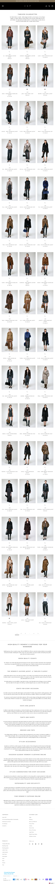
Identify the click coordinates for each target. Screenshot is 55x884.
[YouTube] (35, 844)
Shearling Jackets (5, 848)
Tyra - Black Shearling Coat (27, 509)
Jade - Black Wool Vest (27, 93)
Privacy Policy (31, 823)
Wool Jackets (4, 856)
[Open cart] (52, 6)
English (15, 875)
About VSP (4, 817)
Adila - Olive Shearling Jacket (45, 244)
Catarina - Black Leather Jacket (45, 509)
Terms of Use (31, 828)
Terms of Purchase (32, 830)
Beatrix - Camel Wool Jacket (9, 622)
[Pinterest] (32, 844)
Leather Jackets (5, 852)
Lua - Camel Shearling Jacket (27, 320)
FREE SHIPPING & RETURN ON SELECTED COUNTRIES (27, 1)
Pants (3, 858)
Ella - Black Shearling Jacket (9, 509)
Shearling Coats (5, 845)
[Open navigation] (3, 6)
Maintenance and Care (6, 821)
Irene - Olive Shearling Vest (45, 131)
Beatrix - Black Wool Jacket (45, 93)
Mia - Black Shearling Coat (45, 433)
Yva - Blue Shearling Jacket (45, 207)
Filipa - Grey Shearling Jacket (27, 131)
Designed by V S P (6, 880)
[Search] (49, 6)
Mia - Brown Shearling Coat (27, 547)
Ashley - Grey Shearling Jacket (10, 131)
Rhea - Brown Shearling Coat (27, 433)
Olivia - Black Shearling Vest (27, 207)
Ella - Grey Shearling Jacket (9, 207)
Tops (3, 864)
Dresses (3, 862)
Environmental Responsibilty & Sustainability (10, 819)
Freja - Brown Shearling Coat (10, 320)
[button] (52, 883)
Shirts (3, 860)
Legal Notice (31, 832)
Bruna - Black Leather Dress (10, 433)
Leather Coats (4, 850)
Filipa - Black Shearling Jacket (45, 358)
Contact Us (4, 825)
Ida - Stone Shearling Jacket (9, 169)
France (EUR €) (6, 875)
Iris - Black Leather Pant (45, 622)
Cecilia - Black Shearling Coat (27, 244)
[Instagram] (29, 844)
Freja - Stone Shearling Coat (45, 396)
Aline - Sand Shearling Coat (45, 55)
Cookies (30, 825)
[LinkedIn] (41, 844)
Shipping (30, 819)
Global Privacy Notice (33, 834)
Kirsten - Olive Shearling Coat (10, 471)
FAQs (30, 817)
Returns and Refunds (33, 821)
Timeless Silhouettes (6, 843)
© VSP (4, 878)
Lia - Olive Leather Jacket (27, 585)
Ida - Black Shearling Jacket (9, 396)
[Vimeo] (38, 844)
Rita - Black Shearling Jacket (45, 169)
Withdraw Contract (32, 836)
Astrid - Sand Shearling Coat (9, 585)
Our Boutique (4, 823)
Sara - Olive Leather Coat (45, 585)
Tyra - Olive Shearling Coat (9, 244)
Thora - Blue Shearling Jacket (27, 358)
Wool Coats (4, 854)
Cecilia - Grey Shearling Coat (27, 169)
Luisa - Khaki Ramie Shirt (27, 620)
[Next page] (38, 633)
